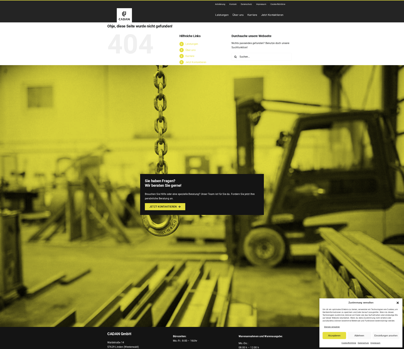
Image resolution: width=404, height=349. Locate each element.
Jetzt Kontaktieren (195, 62)
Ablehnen (359, 335)
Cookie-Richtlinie (349, 343)
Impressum (375, 343)
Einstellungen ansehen (386, 335)
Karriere (189, 56)
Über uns (190, 50)
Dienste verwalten (332, 327)
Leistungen (191, 43)
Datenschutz (363, 343)
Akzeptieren (334, 335)
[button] (397, 302)
